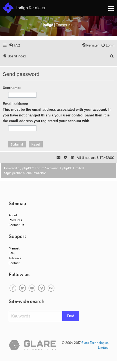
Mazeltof (39, 173)
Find (70, 315)
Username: (12, 88)
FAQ (11, 253)
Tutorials (15, 258)
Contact (14, 263)
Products (15, 220)
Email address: (15, 104)
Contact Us (16, 225)
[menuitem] (14, 45)
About (13, 215)
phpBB (27, 168)
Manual (14, 248)
